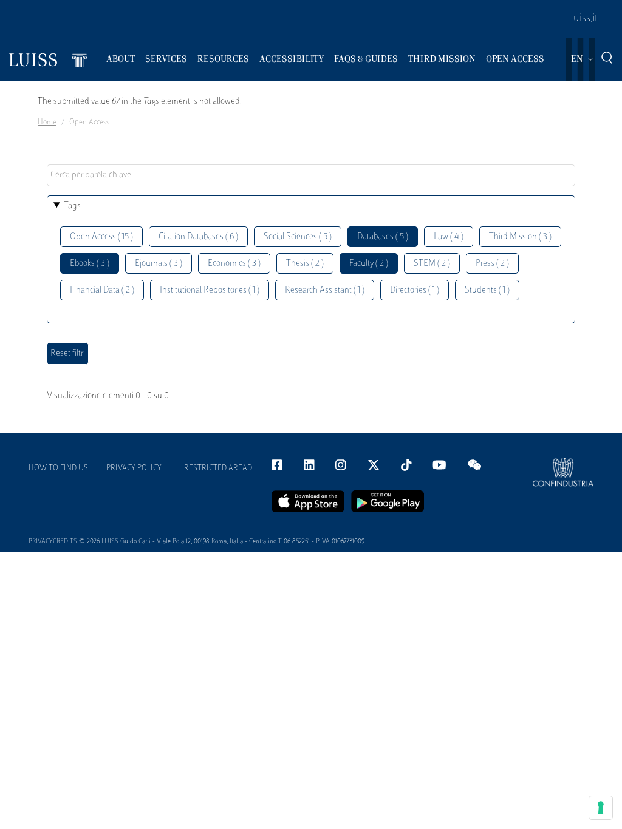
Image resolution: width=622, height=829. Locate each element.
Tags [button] (72, 206)
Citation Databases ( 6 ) (198, 237)
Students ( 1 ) (487, 290)
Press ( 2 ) (492, 263)
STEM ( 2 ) (432, 263)
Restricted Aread (218, 468)
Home (47, 122)
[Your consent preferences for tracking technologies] (600, 807)
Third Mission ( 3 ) (520, 237)
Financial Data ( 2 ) (102, 290)
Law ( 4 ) (448, 237)
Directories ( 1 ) (414, 290)
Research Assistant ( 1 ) (324, 290)
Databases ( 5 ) (382, 237)
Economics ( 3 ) (234, 263)
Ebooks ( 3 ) (89, 263)
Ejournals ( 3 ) (158, 263)
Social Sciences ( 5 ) (298, 237)
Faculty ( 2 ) (368, 263)
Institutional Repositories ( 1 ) (209, 290)
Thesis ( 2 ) (305, 263)
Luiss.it (583, 18)
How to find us (58, 468)
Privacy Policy (134, 468)
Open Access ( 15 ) (101, 237)
